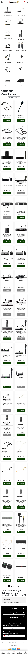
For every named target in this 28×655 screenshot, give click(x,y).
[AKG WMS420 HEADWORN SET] (7, 252)
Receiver (7, 86)
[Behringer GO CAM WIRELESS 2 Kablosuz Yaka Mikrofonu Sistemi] (21, 542)
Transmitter (20, 86)
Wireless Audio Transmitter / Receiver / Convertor (20, 50)
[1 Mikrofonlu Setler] (7, 10)
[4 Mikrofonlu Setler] (7, 21)
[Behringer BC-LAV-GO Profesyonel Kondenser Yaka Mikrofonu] (21, 518)
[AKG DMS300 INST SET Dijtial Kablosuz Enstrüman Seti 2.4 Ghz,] (7, 179)
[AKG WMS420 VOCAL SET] (21, 276)
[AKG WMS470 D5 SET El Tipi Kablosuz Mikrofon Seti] (7, 373)
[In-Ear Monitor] (7, 57)
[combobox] (5, 636)
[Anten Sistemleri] (20, 68)
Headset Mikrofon (7, 74)
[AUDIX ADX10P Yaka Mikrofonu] (21, 421)
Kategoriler (14, 613)
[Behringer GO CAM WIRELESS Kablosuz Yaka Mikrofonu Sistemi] (7, 566)
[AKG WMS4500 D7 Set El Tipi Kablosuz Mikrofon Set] (21, 349)
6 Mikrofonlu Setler (20, 27)
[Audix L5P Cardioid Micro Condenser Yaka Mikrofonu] (21, 493)
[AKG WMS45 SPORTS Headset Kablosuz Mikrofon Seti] (21, 300)
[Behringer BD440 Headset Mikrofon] (7, 542)
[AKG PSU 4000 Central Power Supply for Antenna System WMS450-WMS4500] (21, 203)
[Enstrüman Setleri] (7, 45)
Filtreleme (11, 97)
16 (18, 586)
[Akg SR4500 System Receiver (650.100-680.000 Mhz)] (21, 227)
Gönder (22, 628)
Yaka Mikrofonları (20, 62)
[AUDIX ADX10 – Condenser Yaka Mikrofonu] (7, 421)
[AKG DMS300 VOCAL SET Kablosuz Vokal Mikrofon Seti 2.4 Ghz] (21, 179)
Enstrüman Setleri (7, 50)
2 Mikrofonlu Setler (20, 15)
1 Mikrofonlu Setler (7, 15)
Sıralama (17, 97)
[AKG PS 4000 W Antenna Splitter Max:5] (7, 203)
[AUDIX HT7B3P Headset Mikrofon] (7, 469)
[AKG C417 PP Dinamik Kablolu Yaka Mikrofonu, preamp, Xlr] (21, 106)
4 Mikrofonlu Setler (7, 27)
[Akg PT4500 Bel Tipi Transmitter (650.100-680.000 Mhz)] (7, 227)
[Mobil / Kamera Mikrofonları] (20, 33)
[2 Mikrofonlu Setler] (20, 10)
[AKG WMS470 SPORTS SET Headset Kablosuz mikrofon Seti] (7, 397)
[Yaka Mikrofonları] (20, 57)
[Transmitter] (20, 80)
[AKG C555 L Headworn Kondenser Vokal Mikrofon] (21, 130)
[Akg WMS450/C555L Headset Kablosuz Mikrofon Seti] (7, 349)
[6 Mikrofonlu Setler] (20, 21)
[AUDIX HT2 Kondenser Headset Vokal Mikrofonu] (7, 445)
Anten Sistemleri (20, 74)
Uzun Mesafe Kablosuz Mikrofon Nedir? (13, 602)
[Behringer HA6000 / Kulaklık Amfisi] (21, 566)
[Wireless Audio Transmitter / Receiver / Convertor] (20, 45)
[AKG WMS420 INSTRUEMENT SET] (21, 252)
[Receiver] (7, 80)
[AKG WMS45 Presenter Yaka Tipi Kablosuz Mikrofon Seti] (7, 300)
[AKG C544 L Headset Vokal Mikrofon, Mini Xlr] (7, 130)
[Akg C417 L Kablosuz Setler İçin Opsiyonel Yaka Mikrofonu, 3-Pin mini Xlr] (7, 106)
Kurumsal (14, 609)
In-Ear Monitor (7, 62)
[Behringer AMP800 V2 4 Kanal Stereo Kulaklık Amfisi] (7, 518)
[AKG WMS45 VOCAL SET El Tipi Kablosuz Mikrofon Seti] (7, 325)
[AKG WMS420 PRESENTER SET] (7, 276)
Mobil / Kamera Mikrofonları (20, 38)
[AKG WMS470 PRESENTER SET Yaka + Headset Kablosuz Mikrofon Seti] (21, 373)
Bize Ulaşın (14, 617)
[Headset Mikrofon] (7, 68)
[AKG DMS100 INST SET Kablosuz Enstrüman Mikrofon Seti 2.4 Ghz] (7, 155)
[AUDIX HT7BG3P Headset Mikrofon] (21, 469)
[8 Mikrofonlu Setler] (7, 33)
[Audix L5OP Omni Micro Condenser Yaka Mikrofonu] (7, 493)
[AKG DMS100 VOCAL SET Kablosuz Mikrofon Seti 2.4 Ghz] (21, 155)
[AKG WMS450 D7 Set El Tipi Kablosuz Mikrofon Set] (21, 325)
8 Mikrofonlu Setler (7, 38)
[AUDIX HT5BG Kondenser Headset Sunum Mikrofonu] (21, 445)
